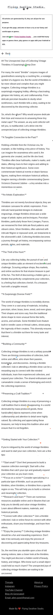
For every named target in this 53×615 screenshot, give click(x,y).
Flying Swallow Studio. (22, 37)
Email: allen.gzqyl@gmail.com (19, 598)
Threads (9, 582)
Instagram (10, 586)
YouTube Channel (14, 590)
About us (38, 582)
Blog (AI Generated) (14, 594)
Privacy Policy (41, 586)
